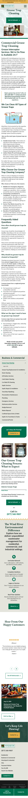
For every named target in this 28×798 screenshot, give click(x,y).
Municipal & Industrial (7, 760)
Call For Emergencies (7, 792)
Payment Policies (6, 765)
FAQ (2, 763)
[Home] (7, 6)
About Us (13, 606)
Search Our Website (7, 770)
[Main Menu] (25, 6)
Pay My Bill (4, 768)
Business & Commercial (8, 757)
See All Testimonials (13, 675)
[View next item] (16, 669)
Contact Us (21, 792)
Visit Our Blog (7, 716)
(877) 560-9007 (9, 94)
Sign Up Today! (17, 2)
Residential (4, 755)
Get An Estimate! (13, 20)
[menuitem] (13, 363)
